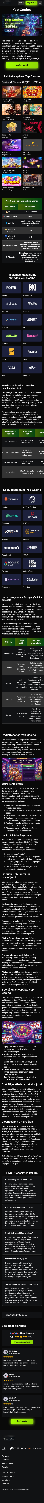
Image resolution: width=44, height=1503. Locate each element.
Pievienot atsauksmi (22, 1342)
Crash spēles (27, 82)
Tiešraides (17, 82)
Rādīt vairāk (22, 1421)
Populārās (5, 82)
